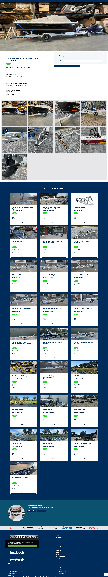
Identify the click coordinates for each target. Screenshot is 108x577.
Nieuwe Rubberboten (12, 571)
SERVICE (58, 554)
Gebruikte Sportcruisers (61, 567)
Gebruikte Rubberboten (61, 571)
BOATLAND (58, 550)
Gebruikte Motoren (60, 541)
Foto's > (67, 66)
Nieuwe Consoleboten (12, 569)
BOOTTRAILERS (59, 543)
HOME (57, 535)
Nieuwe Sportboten (12, 566)
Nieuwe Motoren (59, 539)
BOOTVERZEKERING (60, 556)
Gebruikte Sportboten (60, 566)
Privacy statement (17, 543)
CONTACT (58, 558)
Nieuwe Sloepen (11, 573)
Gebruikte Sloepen (60, 573)
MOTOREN (58, 537)
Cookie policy (10, 543)
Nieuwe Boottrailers (60, 545)
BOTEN (9, 563)
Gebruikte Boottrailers (60, 546)
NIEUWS (58, 552)
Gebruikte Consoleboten (61, 569)
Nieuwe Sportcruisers (12, 567)
